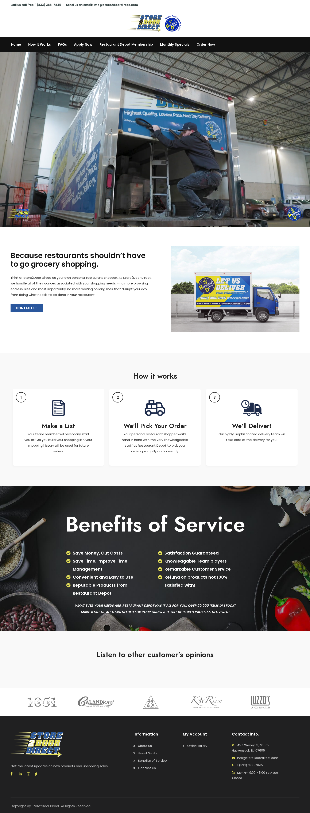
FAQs (62, 44)
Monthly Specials (174, 44)
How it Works (148, 753)
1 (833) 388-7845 (48, 5)
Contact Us (147, 768)
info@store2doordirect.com (115, 5)
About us (145, 746)
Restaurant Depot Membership (126, 44)
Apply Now (83, 44)
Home (16, 44)
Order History (197, 746)
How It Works (39, 44)
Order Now (206, 44)
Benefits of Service (152, 760)
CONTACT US (27, 308)
